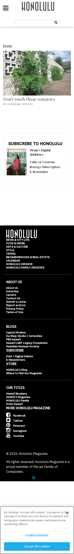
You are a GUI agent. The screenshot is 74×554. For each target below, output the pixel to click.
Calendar (13, 260)
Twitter (18, 420)
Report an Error (16, 305)
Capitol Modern (16, 332)
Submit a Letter (16, 301)
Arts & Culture (17, 246)
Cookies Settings (36, 534)
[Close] (67, 512)
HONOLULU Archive (19, 264)
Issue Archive (20, 497)
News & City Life (18, 240)
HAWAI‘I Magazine (18, 397)
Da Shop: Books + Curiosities (24, 336)
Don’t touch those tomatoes (29, 99)
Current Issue (20, 487)
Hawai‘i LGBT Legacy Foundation (26, 343)
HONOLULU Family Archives (25, 267)
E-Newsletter (39, 172)
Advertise (12, 291)
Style (10, 250)
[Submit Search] (56, 22)
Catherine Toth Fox (20, 104)
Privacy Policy (15, 308)
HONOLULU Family (17, 400)
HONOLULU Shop (17, 370)
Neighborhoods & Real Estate (28, 257)
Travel (11, 253)
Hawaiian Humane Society (22, 346)
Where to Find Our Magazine (24, 373)
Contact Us (13, 298)
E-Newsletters (15, 360)
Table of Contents (42, 162)
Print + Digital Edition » (40, 152)
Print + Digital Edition (19, 356)
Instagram (20, 431)
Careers (11, 295)
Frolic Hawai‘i (14, 404)
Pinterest (19, 426)
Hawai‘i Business (16, 393)
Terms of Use (14, 312)
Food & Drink (15, 243)
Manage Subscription (45, 167)
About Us (12, 288)
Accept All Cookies (37, 546)
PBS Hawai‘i (13, 339)
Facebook (19, 415)
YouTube (18, 436)
